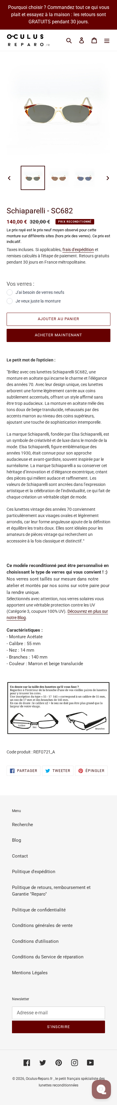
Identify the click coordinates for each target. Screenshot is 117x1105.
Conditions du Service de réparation (47, 957)
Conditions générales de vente (42, 925)
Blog (16, 840)
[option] (33, 177)
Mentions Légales (30, 972)
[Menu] (106, 40)
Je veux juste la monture (38, 301)
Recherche (22, 824)
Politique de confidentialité (39, 910)
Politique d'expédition (33, 871)
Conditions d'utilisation (35, 941)
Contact (20, 856)
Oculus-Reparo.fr (39, 1079)
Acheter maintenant (58, 335)
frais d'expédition (78, 249)
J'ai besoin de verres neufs (40, 292)
